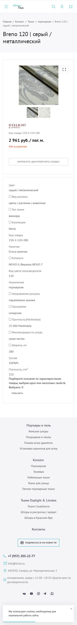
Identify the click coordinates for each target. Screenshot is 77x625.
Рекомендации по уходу (27, 332)
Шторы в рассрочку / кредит (38, 512)
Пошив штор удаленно (38, 443)
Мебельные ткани (38, 477)
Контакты (38, 529)
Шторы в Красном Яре (39, 517)
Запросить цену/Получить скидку (38, 161)
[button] (64, 69)
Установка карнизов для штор (38, 448)
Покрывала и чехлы (38, 437)
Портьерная (38, 466)
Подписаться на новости (40, 542)
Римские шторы (38, 431)
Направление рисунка (26, 293)
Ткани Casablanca (39, 506)
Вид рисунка (20, 196)
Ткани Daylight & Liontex (38, 500)
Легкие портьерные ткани (38, 489)
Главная (7, 21)
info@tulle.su (16, 563)
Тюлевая (38, 471)
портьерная (44, 21)
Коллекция (18, 222)
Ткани (31, 21)
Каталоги (17, 258)
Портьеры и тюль (39, 425)
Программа (19, 306)
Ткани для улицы (38, 483)
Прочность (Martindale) (26, 319)
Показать (17, 393)
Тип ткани (18, 209)
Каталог (19, 21)
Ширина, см (19, 345)
